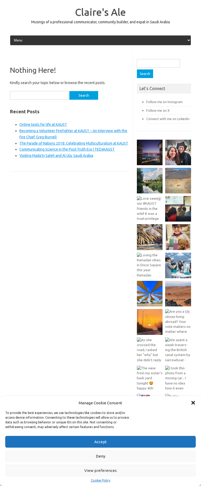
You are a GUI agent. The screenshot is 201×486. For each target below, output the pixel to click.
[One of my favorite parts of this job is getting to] (178, 152)
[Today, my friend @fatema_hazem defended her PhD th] (178, 209)
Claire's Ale (100, 12)
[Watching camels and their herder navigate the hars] (178, 293)
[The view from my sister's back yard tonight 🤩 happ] (150, 378)
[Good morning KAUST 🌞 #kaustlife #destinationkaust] (150, 322)
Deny (100, 456)
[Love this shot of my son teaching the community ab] (178, 265)
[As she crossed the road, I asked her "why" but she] (150, 350)
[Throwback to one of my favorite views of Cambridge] (150, 180)
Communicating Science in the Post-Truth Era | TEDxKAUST (67, 149)
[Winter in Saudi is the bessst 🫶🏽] (150, 152)
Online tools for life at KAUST (43, 124)
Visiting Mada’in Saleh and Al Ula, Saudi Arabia (56, 155)
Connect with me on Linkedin (167, 119)
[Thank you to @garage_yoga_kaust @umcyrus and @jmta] (150, 293)
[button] (193, 402)
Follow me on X (158, 110)
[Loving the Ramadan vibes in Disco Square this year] (150, 265)
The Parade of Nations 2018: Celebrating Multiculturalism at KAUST (73, 143)
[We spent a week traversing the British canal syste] (178, 350)
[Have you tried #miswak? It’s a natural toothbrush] (150, 237)
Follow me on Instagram (164, 102)
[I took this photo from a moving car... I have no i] (178, 378)
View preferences (100, 470)
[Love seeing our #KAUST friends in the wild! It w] (150, 209)
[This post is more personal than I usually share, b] (178, 237)
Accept (100, 442)
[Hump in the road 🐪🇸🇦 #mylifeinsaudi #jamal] (178, 180)
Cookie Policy (100, 480)
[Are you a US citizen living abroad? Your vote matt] (178, 322)
